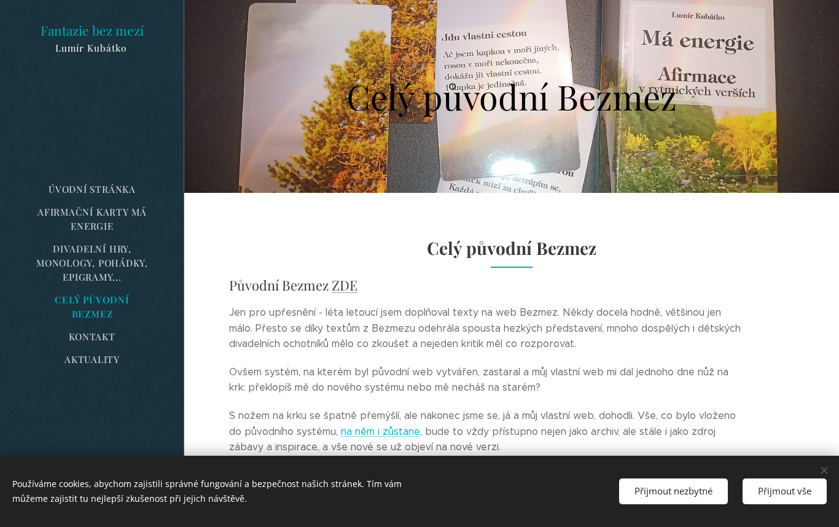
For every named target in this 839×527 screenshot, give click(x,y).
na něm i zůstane (380, 431)
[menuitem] (92, 189)
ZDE (344, 285)
